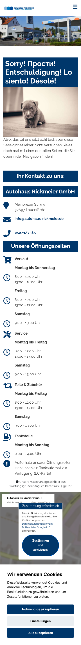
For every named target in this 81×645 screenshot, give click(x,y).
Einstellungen (40, 621)
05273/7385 (25, 233)
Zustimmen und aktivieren (40, 545)
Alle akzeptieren (40, 633)
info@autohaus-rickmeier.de (39, 219)
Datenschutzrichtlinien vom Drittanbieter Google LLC (37, 525)
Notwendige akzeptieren (40, 609)
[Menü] (75, 7)
